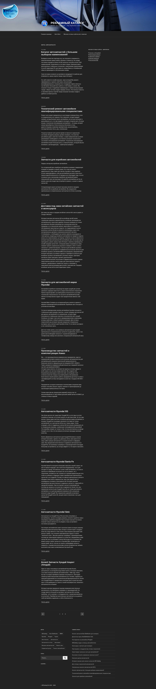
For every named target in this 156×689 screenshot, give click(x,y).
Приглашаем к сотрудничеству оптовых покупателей (86, 649)
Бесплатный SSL (93, 60)
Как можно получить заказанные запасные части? (85, 655)
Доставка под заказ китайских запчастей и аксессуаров (62, 207)
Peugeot (50, 636)
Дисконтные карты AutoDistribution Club (82, 636)
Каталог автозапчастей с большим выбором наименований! (59, 53)
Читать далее (45, 97)
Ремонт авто (59, 645)
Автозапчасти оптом (47, 642)
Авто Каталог (45, 639)
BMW (61, 633)
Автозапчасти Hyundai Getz (55, 511)
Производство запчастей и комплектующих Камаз (55, 352)
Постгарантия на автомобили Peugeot (82, 639)
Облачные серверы (94, 56)
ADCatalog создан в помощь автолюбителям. (84, 643)
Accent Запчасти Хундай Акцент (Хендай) (57, 563)
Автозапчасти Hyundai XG (54, 411)
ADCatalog (44, 633)
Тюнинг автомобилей (59, 648)
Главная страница (46, 34)
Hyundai (44, 636)
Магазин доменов (94, 58)
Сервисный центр (46, 648)
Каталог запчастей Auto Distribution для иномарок (85, 633)
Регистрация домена (94, 54)
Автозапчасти (54, 639)
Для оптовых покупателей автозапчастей (83, 664)
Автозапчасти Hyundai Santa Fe (57, 461)
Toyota (56, 636)
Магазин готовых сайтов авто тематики (75, 34)
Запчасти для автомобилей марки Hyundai (59, 283)
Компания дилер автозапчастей (80, 658)
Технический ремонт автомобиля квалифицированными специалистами (61, 110)
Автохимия (57, 642)
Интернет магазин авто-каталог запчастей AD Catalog (86, 661)
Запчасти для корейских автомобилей (61, 159)
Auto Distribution (53, 633)
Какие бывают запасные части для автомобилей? (85, 652)
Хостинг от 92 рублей (95, 53)
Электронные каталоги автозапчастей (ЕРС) (84, 667)
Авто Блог (58, 34)
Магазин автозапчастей (48, 645)
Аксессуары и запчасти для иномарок (82, 646)
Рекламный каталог (67, 23)
